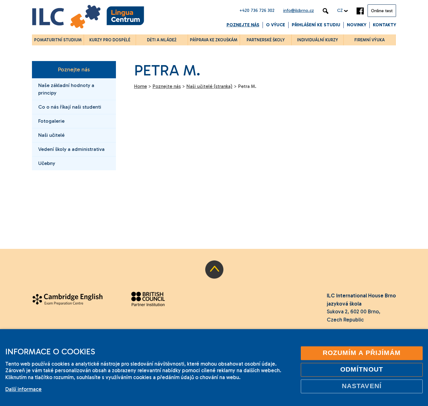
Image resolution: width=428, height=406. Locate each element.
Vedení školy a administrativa (71, 149)
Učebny (46, 163)
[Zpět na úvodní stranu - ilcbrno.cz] (88, 18)
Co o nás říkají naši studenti (69, 107)
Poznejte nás (243, 25)
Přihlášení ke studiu (316, 25)
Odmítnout (361, 369)
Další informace (23, 389)
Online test (382, 10)
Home (140, 86)
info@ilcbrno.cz (298, 10)
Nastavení (362, 386)
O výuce (275, 25)
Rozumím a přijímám (362, 353)
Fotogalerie (51, 121)
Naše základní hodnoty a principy (66, 89)
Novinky (356, 25)
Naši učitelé (51, 135)
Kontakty (384, 25)
